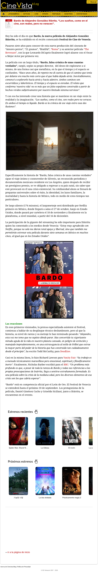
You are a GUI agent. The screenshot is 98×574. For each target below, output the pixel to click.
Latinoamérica (13, 14)
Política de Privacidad (23, 566)
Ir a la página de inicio (19, 552)
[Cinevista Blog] (20, 8)
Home (4, 14)
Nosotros (68, 14)
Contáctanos (81, 14)
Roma (55, 49)
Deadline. (65, 351)
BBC (66, 364)
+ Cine (36, 14)
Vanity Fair (69, 357)
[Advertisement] (49, 526)
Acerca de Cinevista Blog (8, 566)
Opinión (45, 14)
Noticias (26, 14)
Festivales (56, 14)
